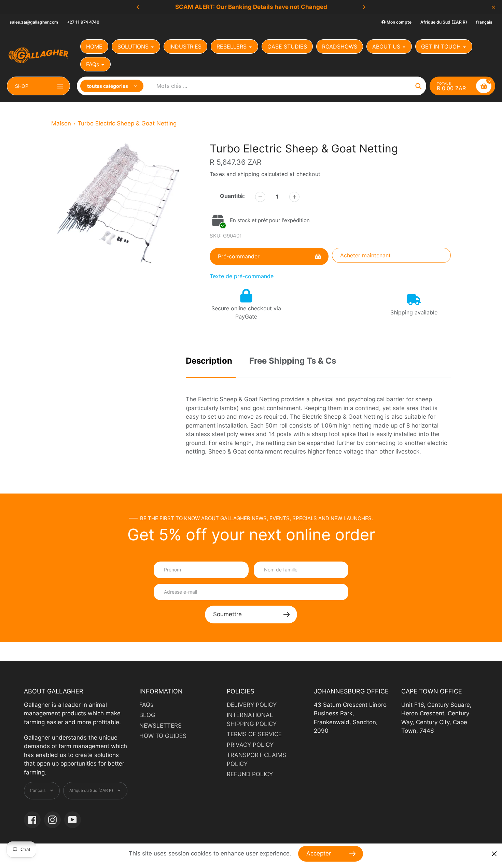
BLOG (147, 715)
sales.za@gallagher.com (34, 22)
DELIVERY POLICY (252, 704)
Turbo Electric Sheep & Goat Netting (127, 123)
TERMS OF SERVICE (254, 734)
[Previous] (138, 7)
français (484, 22)
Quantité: (232, 195)
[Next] (363, 7)
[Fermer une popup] (494, 854)
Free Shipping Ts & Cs (292, 361)
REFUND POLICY (250, 774)
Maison (61, 123)
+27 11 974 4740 (83, 22)
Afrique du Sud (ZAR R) (443, 22)
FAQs (146, 704)
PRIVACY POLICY (250, 744)
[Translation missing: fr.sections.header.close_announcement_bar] (493, 7)
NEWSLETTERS (160, 725)
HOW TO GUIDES (162, 735)
